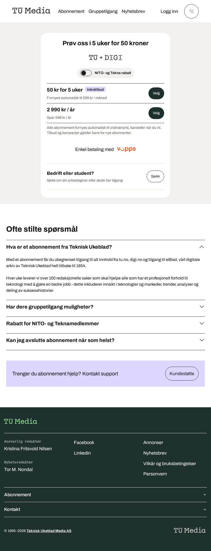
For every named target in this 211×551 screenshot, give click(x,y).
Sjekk (155, 176)
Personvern (155, 473)
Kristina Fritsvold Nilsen (28, 448)
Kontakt (12, 509)
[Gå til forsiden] (20, 421)
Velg (156, 93)
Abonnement (71, 11)
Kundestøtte (182, 373)
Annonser (153, 442)
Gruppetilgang (103, 11)
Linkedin (82, 453)
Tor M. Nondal (18, 469)
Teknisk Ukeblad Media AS (49, 531)
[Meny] (191, 11)
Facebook (84, 442)
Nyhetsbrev (133, 11)
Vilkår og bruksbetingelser (169, 463)
